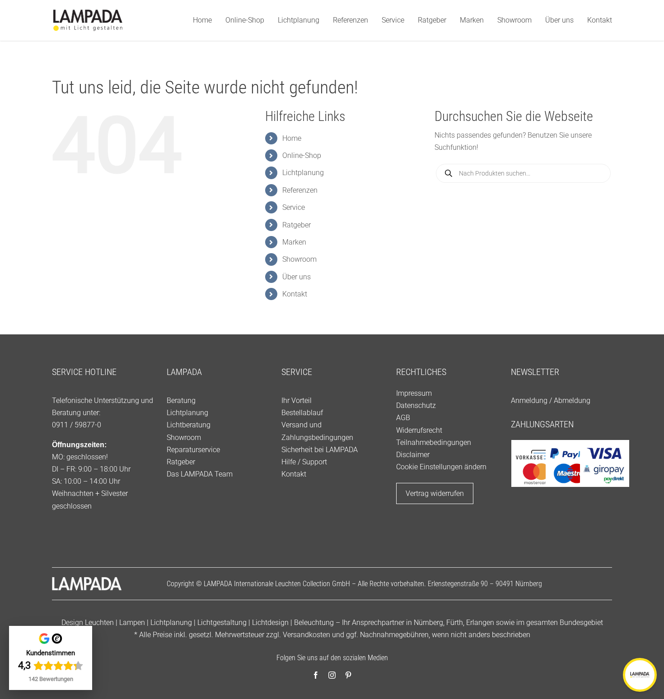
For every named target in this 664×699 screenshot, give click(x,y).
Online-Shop (301, 155)
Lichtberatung (188, 425)
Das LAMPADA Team (200, 474)
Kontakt (294, 294)
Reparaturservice (193, 449)
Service (293, 207)
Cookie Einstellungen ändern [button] (441, 467)
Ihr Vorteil (296, 400)
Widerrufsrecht (419, 430)
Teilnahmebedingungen (433, 442)
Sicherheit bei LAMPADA (319, 449)
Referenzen (300, 190)
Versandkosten (306, 634)
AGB (403, 417)
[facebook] (315, 675)
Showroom (299, 259)
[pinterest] (348, 675)
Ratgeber (296, 225)
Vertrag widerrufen (435, 493)
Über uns (296, 277)
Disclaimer (413, 454)
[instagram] (332, 675)
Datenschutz (416, 405)
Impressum (414, 393)
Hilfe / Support (304, 462)
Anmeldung (529, 400)
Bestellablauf (302, 412)
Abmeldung (572, 400)
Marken (294, 242)
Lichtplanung (303, 172)
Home (291, 138)
